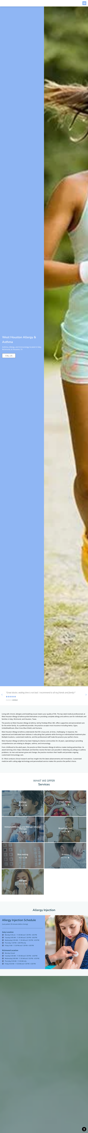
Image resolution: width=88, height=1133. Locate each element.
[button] (84, 3)
